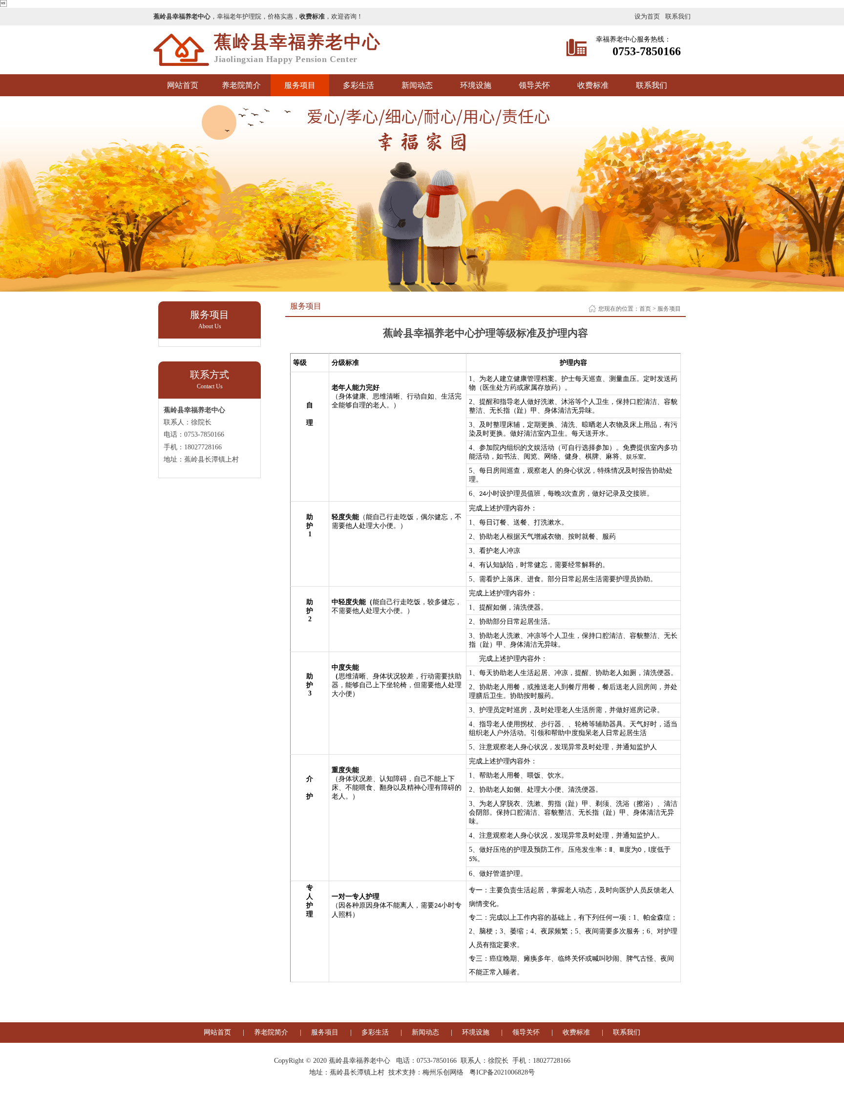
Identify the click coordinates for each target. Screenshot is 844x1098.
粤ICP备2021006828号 (502, 1072)
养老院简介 (241, 85)
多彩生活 (358, 85)
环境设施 (475, 85)
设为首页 (647, 16)
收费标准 (593, 85)
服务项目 (300, 85)
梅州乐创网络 (443, 1072)
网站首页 (182, 85)
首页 (645, 308)
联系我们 (678, 16)
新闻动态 (417, 85)
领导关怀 (534, 85)
